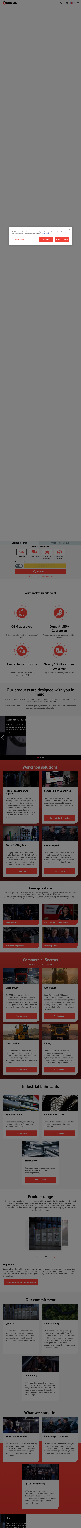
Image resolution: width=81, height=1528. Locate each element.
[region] (40, 236)
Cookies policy (45, 233)
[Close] (69, 229)
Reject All (46, 239)
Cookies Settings (19, 239)
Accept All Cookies (62, 239)
